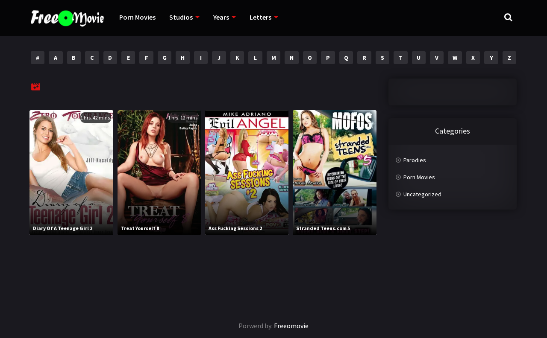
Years (221, 17)
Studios (181, 17)
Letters (260, 17)
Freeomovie (291, 325)
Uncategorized (422, 194)
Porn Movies (137, 17)
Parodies (414, 160)
